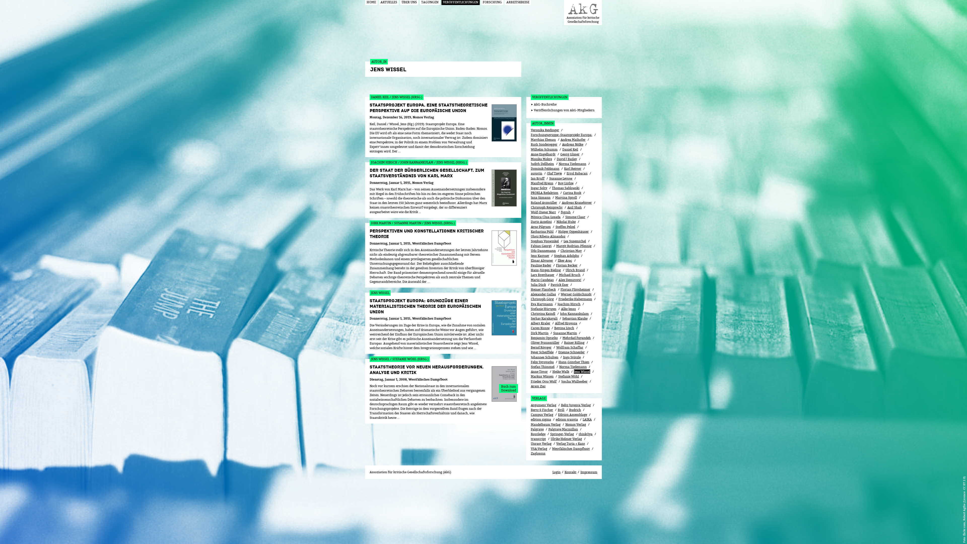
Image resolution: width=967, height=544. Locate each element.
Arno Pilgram (541, 227)
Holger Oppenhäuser (573, 231)
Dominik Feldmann (545, 168)
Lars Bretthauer (542, 275)
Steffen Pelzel (565, 227)
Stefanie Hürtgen (543, 309)
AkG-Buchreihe (545, 104)
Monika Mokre (541, 159)
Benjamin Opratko (544, 338)
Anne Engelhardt (543, 154)
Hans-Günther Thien (574, 362)
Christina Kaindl (543, 314)
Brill (561, 410)
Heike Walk (560, 371)
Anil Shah (574, 207)
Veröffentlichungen (549, 97)
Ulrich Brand (575, 270)
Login (556, 472)
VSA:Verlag (539, 449)
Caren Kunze (540, 328)
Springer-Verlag (562, 434)
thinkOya (586, 434)
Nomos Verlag (575, 424)
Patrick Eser (559, 285)
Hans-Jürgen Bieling (546, 270)
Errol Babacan (577, 173)
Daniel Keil (570, 149)
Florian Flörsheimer (575, 289)
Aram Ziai (538, 386)
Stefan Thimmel (543, 367)
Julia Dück (538, 285)
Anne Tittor (539, 371)
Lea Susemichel (575, 241)
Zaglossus (538, 453)
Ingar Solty (539, 188)
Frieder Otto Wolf (544, 381)
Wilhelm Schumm (544, 149)
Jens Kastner (540, 256)
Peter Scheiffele (542, 352)
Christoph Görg (542, 299)
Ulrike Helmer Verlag (566, 439)
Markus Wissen (542, 376)
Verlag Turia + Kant (570, 443)
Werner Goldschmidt (576, 294)
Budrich (575, 410)
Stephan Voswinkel (545, 241)
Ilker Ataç (565, 260)
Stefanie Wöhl (568, 376)
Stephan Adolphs (566, 256)
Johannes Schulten (544, 357)
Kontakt (570, 472)
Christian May (571, 251)
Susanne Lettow (560, 178)
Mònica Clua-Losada (546, 217)
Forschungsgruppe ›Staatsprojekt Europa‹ (561, 135)
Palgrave (537, 429)
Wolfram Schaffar (569, 347)
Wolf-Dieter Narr (543, 212)
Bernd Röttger (541, 347)
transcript (538, 439)
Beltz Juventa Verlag (576, 405)
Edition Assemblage (572, 415)
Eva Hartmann (542, 304)
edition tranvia (567, 419)
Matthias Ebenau (543, 140)
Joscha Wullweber (574, 381)
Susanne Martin (565, 333)
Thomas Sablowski (565, 188)
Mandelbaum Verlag (546, 424)
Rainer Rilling (574, 343)
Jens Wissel (582, 371)
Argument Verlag (543, 405)
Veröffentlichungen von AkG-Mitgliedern (564, 110)
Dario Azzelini (541, 222)
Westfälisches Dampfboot (571, 449)
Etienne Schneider (571, 352)
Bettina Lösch (564, 328)
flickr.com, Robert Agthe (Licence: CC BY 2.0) (964, 506)
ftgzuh (566, 212)
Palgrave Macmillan (563, 429)
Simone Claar (575, 217)
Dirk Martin (539, 333)
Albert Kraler (540, 323)
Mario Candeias (542, 280)
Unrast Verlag (541, 443)
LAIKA (587, 419)
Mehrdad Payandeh (577, 338)
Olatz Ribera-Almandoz (548, 236)
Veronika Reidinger (545, 130)
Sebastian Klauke (575, 318)
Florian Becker (566, 265)
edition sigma (541, 419)
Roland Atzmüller (544, 202)
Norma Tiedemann (572, 164)
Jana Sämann (540, 197)
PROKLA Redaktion (544, 193)
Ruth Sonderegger (544, 144)
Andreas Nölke (572, 144)
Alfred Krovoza (566, 323)
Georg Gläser (569, 154)
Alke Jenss (568, 309)
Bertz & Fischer (542, 410)
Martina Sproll (566, 197)
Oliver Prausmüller (545, 343)
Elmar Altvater (542, 260)
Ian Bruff (537, 178)
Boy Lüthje (565, 183)
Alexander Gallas (543, 294)
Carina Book (572, 193)
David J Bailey (567, 159)
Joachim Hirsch (569, 304)
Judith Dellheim (542, 164)
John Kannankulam (574, 314)
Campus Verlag (542, 415)
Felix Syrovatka (542, 362)
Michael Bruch (569, 275)
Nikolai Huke (566, 222)
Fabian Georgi (541, 246)
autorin (536, 173)
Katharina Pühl (542, 231)
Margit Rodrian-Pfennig (574, 246)
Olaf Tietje (554, 173)
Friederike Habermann (575, 299)
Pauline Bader (541, 265)
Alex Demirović (570, 280)
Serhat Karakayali (544, 318)
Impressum (588, 472)
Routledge (538, 434)
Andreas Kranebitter (577, 202)
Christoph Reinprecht (547, 207)
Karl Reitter (572, 168)
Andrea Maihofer (573, 140)
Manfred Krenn (542, 183)
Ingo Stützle (572, 357)
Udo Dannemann (543, 251)
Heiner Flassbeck (543, 289)
